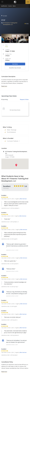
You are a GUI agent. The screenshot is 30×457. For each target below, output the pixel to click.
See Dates (15, 64)
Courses (10, 6)
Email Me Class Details (15, 68)
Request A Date (24, 99)
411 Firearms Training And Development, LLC (10, 23)
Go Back (5, 15)
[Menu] (2, 2)
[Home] (15, 2)
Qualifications (4, 6)
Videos (14, 6)
